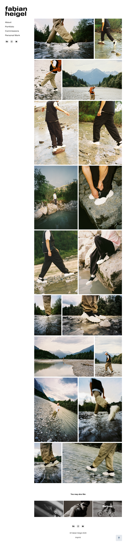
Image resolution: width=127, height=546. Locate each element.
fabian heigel (17, 11)
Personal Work (12, 35)
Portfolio (9, 26)
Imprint (78, 537)
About (8, 22)
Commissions (12, 31)
